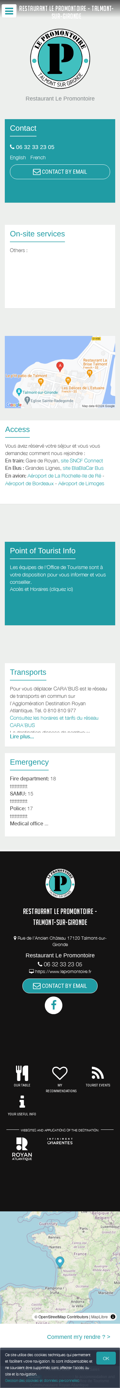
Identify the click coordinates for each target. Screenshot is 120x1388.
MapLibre (99, 1316)
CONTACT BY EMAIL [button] (64, 171)
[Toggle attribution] (113, 1317)
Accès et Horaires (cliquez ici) (41, 589)
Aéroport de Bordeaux (29, 483)
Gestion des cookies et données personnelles (42, 1380)
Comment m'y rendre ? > (78, 1337)
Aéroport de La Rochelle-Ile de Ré (64, 476)
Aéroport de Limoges (81, 483)
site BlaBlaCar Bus (83, 468)
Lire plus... (22, 737)
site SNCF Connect (82, 460)
